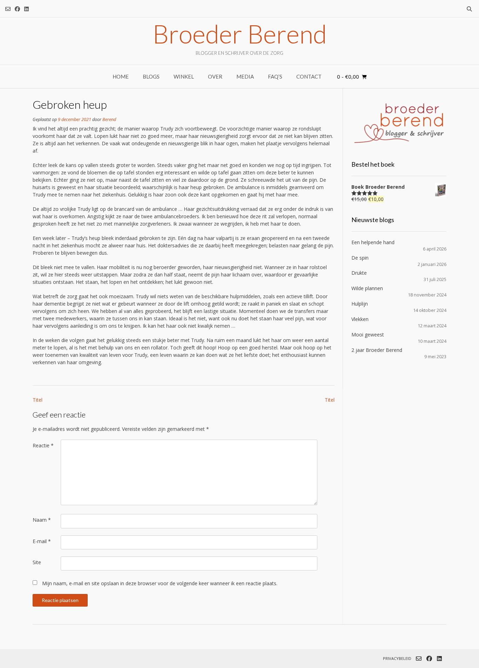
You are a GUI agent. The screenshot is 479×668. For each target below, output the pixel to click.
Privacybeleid (397, 658)
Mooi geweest (367, 334)
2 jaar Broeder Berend (376, 350)
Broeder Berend (240, 33)
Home (121, 76)
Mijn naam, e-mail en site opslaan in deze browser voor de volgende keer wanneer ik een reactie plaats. (159, 583)
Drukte (359, 272)
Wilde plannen (367, 288)
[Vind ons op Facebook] (17, 9)
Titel (37, 399)
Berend (109, 119)
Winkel (184, 76)
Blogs (151, 76)
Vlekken (360, 319)
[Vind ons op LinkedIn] (26, 9)
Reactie (43, 445)
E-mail (42, 541)
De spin (360, 257)
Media (245, 76)
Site (37, 562)
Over (215, 76)
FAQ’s (275, 76)
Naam (42, 519)
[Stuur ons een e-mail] (8, 9)
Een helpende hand (372, 242)
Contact (309, 76)
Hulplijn (359, 303)
